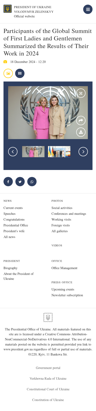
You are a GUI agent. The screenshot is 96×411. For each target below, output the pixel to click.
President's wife (13, 231)
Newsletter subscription (67, 295)
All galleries (59, 231)
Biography (10, 268)
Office (56, 261)
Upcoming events (62, 289)
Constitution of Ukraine (48, 400)
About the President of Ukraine (18, 276)
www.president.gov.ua (18, 349)
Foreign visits (60, 225)
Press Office (61, 282)
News (7, 200)
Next (83, 151)
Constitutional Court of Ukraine (48, 389)
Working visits (61, 219)
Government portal (48, 367)
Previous (12, 151)
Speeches (9, 213)
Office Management (64, 268)
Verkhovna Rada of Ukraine (48, 378)
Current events (13, 208)
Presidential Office (15, 225)
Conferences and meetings (68, 213)
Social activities (61, 208)
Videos (56, 245)
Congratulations (14, 219)
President (11, 261)
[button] (20, 181)
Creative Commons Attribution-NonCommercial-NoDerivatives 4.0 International (46, 336)
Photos (57, 200)
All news (9, 237)
